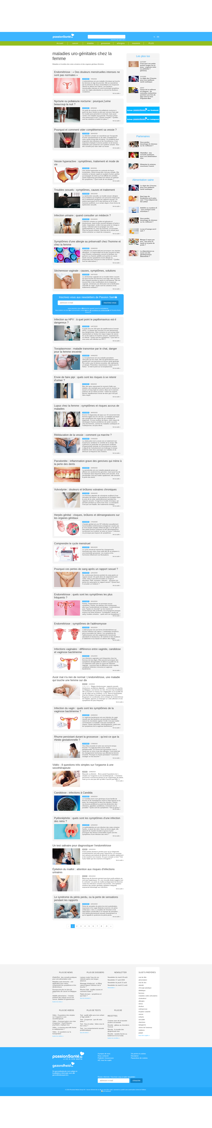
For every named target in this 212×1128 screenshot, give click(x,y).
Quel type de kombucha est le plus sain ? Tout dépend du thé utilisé (148, 199)
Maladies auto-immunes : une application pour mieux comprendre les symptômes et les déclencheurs (64, 984)
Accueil (60, 43)
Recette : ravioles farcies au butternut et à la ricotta (117, 1034)
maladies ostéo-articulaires (148, 996)
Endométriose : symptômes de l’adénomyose (80, 623)
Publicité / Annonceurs (106, 1058)
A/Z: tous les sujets (105, 1060)
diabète (90, 43)
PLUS (151, 43)
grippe (141, 1033)
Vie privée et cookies (138, 1054)
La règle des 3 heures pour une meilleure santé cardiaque (148, 80)
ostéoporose (143, 1009)
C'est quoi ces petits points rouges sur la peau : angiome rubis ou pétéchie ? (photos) (148, 67)
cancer (75, 43)
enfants (141, 1017)
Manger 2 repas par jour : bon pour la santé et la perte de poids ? (147, 242)
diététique (142, 990)
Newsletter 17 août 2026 (116, 980)
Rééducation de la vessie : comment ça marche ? (83, 434)
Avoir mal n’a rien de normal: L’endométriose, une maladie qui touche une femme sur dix (86, 679)
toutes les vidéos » (58, 1036)
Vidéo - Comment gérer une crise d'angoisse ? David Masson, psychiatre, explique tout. (64, 1023)
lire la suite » (116, 93)
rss (144, 36)
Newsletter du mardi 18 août (117, 977)
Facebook (141, 36)
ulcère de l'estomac (145, 1027)
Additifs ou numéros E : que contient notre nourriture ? (148, 209)
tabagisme (142, 1025)
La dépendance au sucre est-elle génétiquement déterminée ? (147, 253)
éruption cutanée (144, 1011)
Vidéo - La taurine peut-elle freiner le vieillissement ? (64, 1028)
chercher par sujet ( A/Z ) (118, 40)
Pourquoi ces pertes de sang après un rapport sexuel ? (86, 568)
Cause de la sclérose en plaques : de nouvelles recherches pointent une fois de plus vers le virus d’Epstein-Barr (148, 94)
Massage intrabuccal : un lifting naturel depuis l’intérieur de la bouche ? (91, 985)
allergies (121, 43)
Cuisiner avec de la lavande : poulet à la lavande (118, 1021)
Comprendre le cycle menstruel (72, 543)
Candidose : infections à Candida (73, 792)
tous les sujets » (144, 1035)
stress (141, 1004)
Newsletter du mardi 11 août (117, 985)
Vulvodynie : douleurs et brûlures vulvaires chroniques (85, 489)
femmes (141, 993)
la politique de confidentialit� (100, 310)
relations (142, 1030)
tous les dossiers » (85, 998)
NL (154, 37)
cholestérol (142, 998)
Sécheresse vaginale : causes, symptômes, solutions (85, 270)
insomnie (136, 43)
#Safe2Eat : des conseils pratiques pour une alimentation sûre (148, 155)
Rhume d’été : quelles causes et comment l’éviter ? (91, 990)
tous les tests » (84, 1032)
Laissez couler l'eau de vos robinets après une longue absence (89, 979)
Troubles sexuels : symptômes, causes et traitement (84, 189)
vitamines (142, 1022)
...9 (106, 926)
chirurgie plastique (145, 988)
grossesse (105, 43)
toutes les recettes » (114, 1038)
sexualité (142, 1019)
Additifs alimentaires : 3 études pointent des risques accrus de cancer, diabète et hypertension (63, 997)
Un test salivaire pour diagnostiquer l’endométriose (81, 845)
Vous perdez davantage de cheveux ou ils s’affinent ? (148, 144)
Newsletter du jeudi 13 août (117, 982)
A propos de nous (104, 1054)
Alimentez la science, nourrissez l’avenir (148, 165)
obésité (141, 985)
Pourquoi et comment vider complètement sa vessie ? (85, 129)
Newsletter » (111, 987)
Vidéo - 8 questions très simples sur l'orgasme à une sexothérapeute (63, 1017)
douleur (141, 1006)
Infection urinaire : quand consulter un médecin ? (82, 215)
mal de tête (142, 977)
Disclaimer (135, 1056)
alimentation (143, 980)
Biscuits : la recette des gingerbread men (116, 1030)
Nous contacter (103, 1056)
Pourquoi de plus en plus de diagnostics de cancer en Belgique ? (64, 991)
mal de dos (142, 982)
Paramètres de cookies (139, 1058)
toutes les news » (57, 1002)
